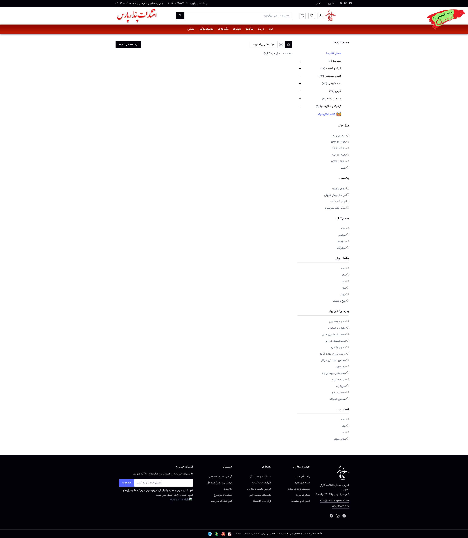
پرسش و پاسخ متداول (219, 483)
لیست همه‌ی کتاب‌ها (128, 44)
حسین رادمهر (338, 347)
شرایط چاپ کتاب (261, 483)
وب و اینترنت (331, 99)
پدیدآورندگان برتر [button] (339, 312)
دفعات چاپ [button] (342, 259)
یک (344, 275)
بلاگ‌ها (249, 29)
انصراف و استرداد (300, 501)
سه (344, 288)
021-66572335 (340, 507)
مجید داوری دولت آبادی (332, 354)
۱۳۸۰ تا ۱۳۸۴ (338, 162)
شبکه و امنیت (330, 68)
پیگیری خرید (303, 495)
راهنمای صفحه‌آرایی (260, 495)
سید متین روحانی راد (334, 373)
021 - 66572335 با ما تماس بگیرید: (189, 3)
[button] (321, 16)
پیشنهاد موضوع (223, 495)
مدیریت (334, 61)
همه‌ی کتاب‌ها (333, 53)
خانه (270, 29)
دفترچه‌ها (223, 29)
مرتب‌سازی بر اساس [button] (264, 44)
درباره (261, 29)
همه (343, 168)
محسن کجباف (338, 399)
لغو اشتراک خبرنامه (221, 501)
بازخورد (228, 489)
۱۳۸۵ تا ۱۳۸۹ (338, 155)
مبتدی (342, 235)
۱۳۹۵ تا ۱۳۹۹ (338, 142)
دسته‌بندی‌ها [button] (341, 43)
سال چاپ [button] (343, 126)
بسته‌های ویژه (302, 483)
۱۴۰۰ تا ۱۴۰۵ (339, 136)
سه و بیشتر (339, 439)
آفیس (335, 91)
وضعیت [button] (344, 179)
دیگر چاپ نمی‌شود (335, 208)
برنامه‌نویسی (331, 83)
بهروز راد (341, 386)
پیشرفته (341, 248)
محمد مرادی (338, 392)
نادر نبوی (341, 367)
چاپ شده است (337, 202)
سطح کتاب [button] (342, 219)
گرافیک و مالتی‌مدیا (328, 106)
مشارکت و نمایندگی (260, 477)
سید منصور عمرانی (335, 341)
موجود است (339, 189)
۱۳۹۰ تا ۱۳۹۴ (338, 149)
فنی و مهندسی (330, 76)
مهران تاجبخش (337, 328)
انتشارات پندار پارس (270, 534)
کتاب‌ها (237, 29)
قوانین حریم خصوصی (220, 477)
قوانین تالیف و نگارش (259, 489)
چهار (343, 294)
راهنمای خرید (302, 477)
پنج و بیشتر (339, 301)
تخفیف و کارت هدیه (298, 489)
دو (344, 282)
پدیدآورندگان (206, 29)
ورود (329, 3)
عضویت (126, 483)
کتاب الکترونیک (327, 114)
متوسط (341, 242)
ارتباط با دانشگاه (262, 501)
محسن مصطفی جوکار (333, 360)
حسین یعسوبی (337, 321)
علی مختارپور (338, 380)
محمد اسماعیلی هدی (334, 334)
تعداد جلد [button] (343, 410)
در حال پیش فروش (335, 195)
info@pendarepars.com (334, 500)
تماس (318, 3)
